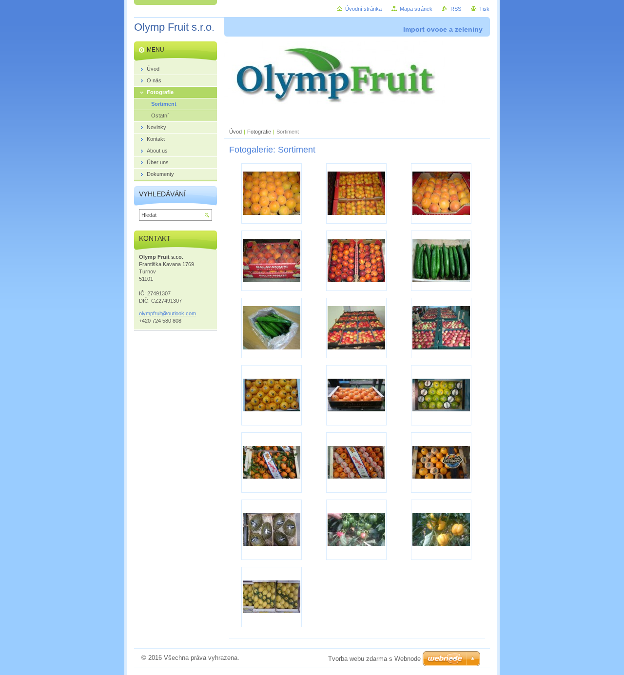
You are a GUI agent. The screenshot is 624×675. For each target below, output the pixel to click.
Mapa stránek (416, 9)
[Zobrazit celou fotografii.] (271, 193)
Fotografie (259, 132)
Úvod (235, 132)
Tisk (484, 9)
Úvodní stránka (363, 9)
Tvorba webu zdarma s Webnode (374, 658)
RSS (455, 9)
